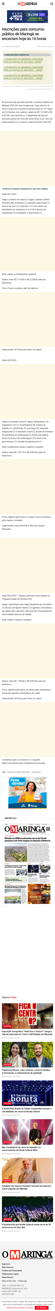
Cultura (7, 1103)
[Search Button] (52, 4)
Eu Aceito (41, 1308)
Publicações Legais (10, 1274)
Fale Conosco (8, 1267)
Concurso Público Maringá (18, 772)
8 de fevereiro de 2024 (45, 46)
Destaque (36, 772)
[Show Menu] (3, 4)
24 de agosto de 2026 (11, 1038)
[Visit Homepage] (27, 4)
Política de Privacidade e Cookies (19, 1308)
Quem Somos (7, 1277)
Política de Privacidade (12, 1271)
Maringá (7, 1026)
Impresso (6, 1264)
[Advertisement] (27, 158)
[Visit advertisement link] (27, 16)
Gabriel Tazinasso (12, 46)
